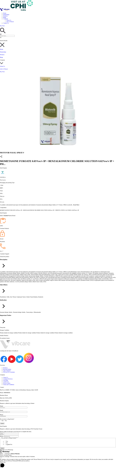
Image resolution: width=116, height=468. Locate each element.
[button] (58, 449)
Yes (7, 441)
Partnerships (6, 14)
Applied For (9, 444)
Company (5, 18)
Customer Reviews (8, 379)
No (7, 443)
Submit (2, 448)
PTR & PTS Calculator (9, 372)
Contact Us (6, 23)
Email (2, 434)
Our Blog (5, 380)
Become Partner (7, 369)
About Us (8, 20)
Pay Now (2, 71)
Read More (76, 205)
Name (2, 433)
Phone (2, 436)
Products (5, 16)
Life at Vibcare (10, 21)
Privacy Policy (6, 383)
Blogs (4, 17)
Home (4, 13)
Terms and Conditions (8, 384)
